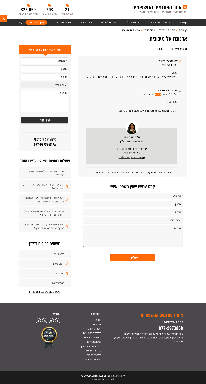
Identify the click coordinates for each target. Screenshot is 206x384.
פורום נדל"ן (149, 30)
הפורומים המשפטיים (160, 22)
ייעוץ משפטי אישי (36, 22)
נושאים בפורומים (92, 337)
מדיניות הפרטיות (93, 350)
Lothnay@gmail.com (130, 157)
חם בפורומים (86, 22)
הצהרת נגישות (94, 355)
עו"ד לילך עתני (177, 49)
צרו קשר (96, 324)
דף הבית (183, 22)
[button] (3, 18)
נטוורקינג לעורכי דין (91, 346)
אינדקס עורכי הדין (92, 328)
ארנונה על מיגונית (130, 30)
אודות (98, 320)
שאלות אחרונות (63, 22)
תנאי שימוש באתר (92, 359)
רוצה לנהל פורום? (108, 22)
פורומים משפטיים (167, 30)
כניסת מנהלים (94, 341)
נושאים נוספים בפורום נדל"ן (44, 292)
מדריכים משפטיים (92, 333)
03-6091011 (130, 153)
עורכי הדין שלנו (133, 22)
